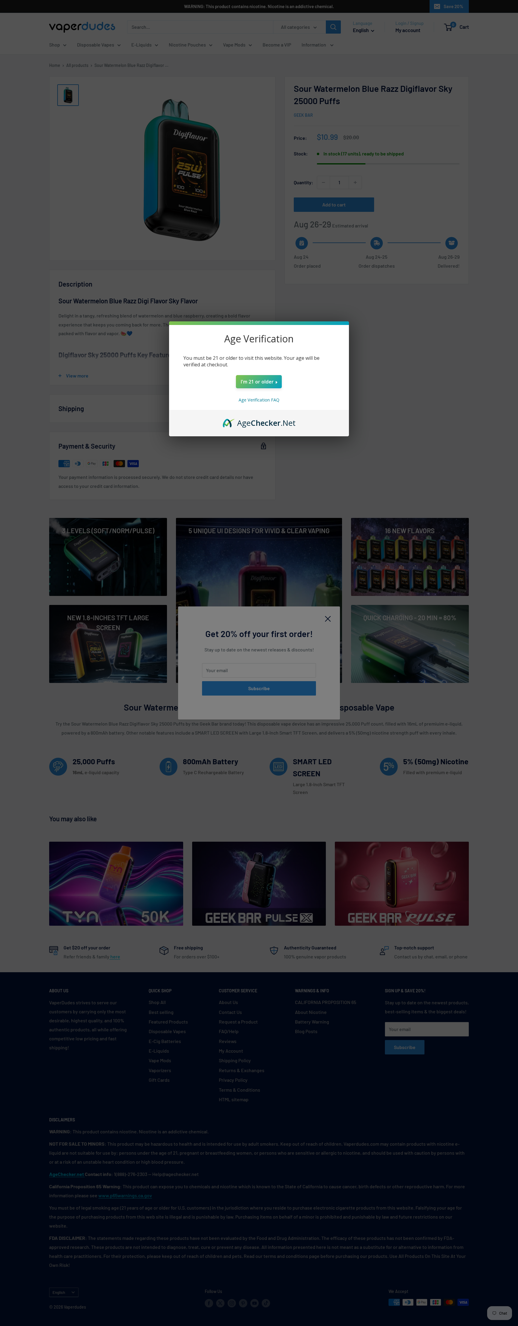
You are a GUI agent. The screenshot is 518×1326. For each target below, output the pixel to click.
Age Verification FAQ (259, 400)
